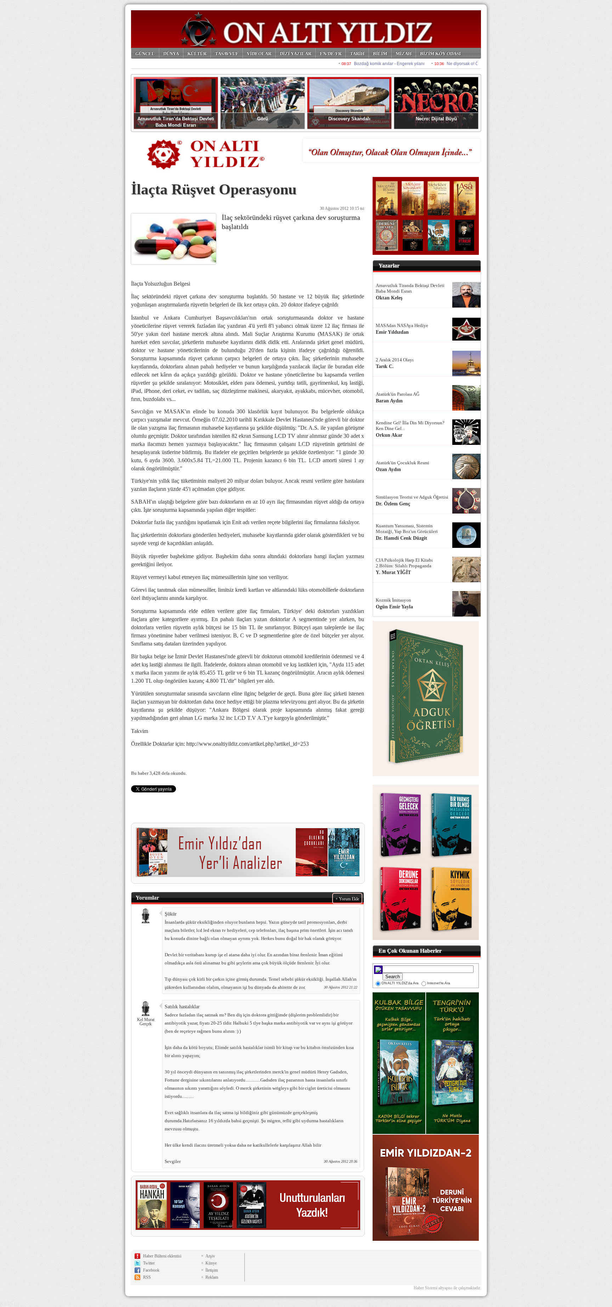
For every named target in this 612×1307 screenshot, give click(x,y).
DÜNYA (171, 53)
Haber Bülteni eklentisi (162, 1256)
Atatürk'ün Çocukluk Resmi (402, 462)
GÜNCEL (145, 53)
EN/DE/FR (330, 53)
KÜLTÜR (196, 53)
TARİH (357, 53)
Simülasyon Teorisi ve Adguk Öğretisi (412, 497)
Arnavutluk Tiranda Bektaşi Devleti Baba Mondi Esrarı (410, 288)
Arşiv (210, 1256)
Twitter (149, 1263)
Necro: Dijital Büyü (436, 118)
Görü (262, 118)
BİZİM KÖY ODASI (440, 53)
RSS (147, 1277)
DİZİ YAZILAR (295, 53)
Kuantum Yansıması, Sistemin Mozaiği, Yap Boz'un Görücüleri (407, 528)
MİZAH (404, 53)
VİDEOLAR (259, 53)
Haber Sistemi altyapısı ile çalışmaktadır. (447, 1287)
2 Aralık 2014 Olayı (395, 359)
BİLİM (380, 53)
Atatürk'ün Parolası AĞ (397, 394)
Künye (211, 1263)
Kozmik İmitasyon (393, 600)
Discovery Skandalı (349, 118)
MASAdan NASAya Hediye (402, 325)
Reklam (211, 1277)
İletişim (211, 1270)
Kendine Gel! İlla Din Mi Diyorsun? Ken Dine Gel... (410, 425)
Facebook (151, 1270)
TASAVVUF (226, 53)
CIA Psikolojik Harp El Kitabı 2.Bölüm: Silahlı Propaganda (404, 562)
